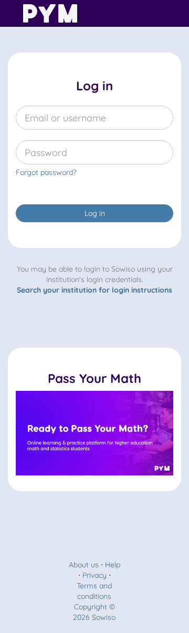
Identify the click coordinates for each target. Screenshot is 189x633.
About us (84, 564)
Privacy (94, 575)
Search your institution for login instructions (94, 290)
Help (112, 564)
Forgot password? (46, 172)
